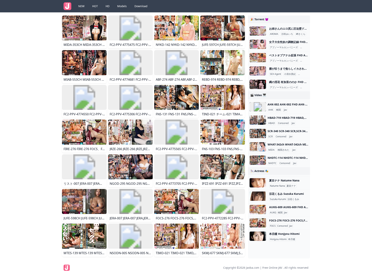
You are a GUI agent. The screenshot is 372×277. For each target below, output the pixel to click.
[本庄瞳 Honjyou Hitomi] (258, 236)
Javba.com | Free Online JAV (264, 267)
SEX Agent (275, 74)
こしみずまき (306, 74)
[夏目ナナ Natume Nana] (258, 182)
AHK (270, 109)
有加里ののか (308, 87)
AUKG (273, 212)
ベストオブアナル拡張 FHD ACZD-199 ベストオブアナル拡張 (306, 55)
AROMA (274, 34)
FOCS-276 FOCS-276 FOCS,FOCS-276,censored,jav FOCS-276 (308, 220)
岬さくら (300, 34)
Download (140, 6)
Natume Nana (277, 185)
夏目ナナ (291, 185)
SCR (270, 136)
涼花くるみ (293, 199)
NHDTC (272, 163)
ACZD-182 (306, 47)
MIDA (271, 149)
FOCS (273, 225)
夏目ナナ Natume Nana (284, 180)
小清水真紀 (290, 74)
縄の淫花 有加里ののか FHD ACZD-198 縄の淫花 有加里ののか (307, 82)
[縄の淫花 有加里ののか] (258, 84)
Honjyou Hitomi (278, 239)
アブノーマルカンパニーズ (284, 47)
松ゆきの (305, 60)
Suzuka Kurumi (278, 199)
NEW (81, 6)
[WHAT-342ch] (258, 146)
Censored (283, 123)
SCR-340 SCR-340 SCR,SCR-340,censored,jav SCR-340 (302, 131)
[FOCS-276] (258, 222)
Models (122, 6)
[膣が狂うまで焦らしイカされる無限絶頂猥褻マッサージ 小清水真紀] (258, 71)
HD (107, 6)
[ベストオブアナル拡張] (258, 57)
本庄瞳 (291, 239)
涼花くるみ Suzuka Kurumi (286, 194)
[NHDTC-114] (258, 160)
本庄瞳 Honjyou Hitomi (284, 234)
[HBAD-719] (258, 120)
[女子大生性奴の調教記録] (258, 44)
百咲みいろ (287, 34)
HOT (95, 6)
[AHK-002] (258, 106)
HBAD (271, 123)
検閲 (278, 109)
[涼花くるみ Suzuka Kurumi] (258, 196)
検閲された (283, 149)
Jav (285, 109)
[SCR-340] (258, 133)
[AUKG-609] (258, 209)
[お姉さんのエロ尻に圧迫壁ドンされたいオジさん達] (258, 31)
